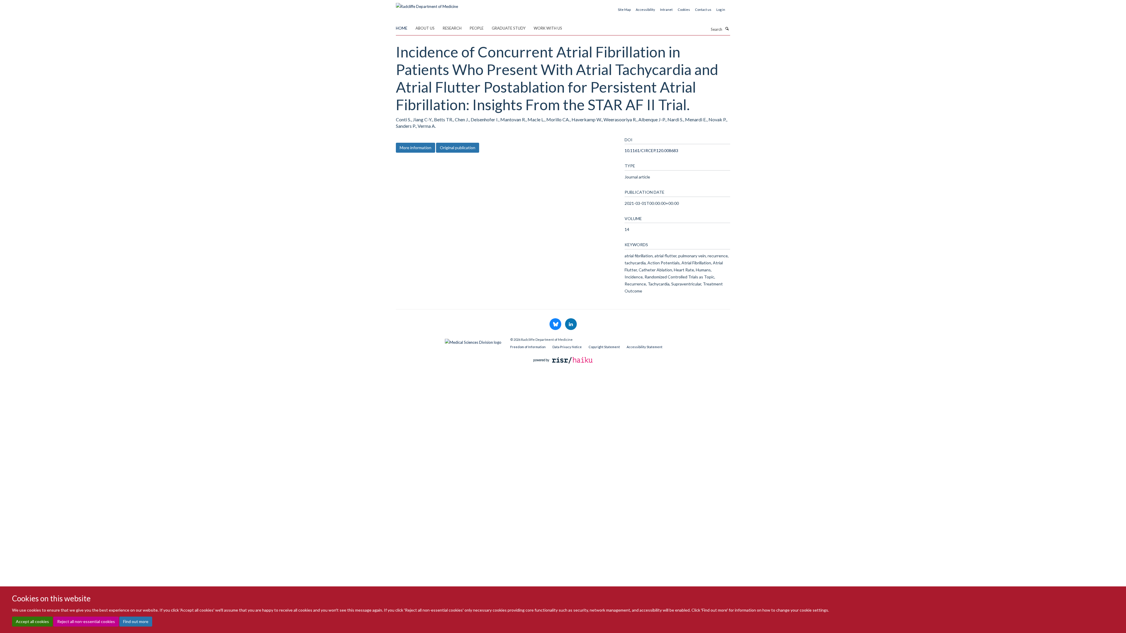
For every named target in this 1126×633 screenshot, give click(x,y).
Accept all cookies (32, 621)
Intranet (666, 9)
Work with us (548, 28)
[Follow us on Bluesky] (556, 324)
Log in (720, 9)
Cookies (684, 9)
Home (401, 28)
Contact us (703, 9)
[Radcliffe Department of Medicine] (427, 4)
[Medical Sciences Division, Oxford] (448, 341)
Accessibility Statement (644, 347)
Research (452, 28)
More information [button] (415, 147)
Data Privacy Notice (567, 347)
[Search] (727, 28)
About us (425, 28)
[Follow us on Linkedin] (571, 324)
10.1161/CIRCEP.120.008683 (651, 150)
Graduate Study (508, 28)
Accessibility (645, 9)
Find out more (135, 621)
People (477, 28)
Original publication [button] (457, 147)
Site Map (624, 9)
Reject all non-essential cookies (86, 621)
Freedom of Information (528, 347)
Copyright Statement (604, 347)
